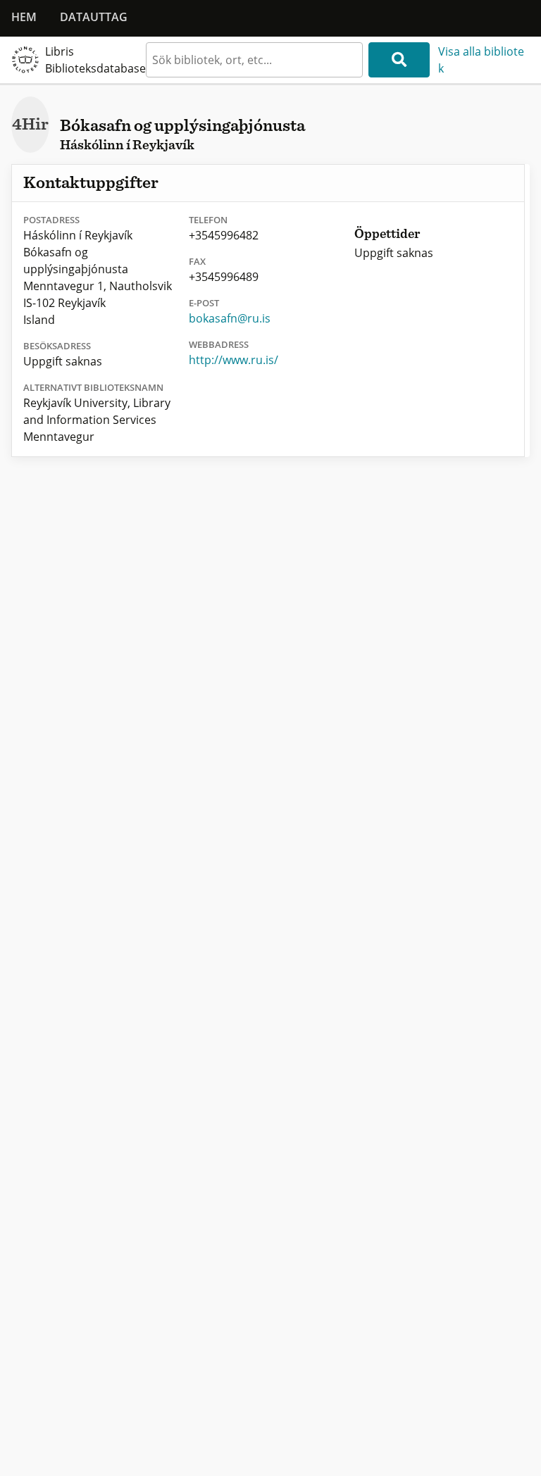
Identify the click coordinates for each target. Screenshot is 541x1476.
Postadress (51, 219)
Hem (24, 17)
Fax (197, 261)
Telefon (208, 219)
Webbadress (219, 344)
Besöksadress (57, 345)
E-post (204, 302)
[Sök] (399, 59)
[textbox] (254, 59)
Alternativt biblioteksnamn (93, 387)
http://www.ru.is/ (233, 360)
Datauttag (94, 17)
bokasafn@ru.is (229, 318)
